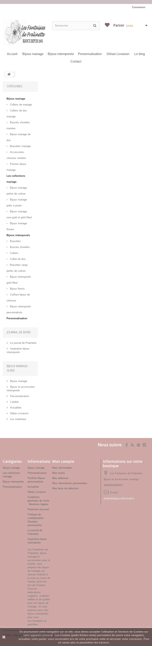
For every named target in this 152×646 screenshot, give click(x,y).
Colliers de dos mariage (17, 113)
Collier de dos (17, 258)
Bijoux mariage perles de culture (17, 190)
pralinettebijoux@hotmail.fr (119, 498)
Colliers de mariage (20, 104)
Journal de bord (19, 332)
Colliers (13, 253)
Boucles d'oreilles (19, 247)
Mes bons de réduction (65, 488)
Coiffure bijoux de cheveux (18, 297)
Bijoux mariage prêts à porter (17, 202)
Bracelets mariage (20, 146)
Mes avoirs (58, 472)
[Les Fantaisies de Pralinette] (26, 32)
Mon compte (63, 461)
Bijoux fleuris (17, 288)
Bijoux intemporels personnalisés (19, 309)
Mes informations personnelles (69, 483)
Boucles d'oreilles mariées (18, 125)
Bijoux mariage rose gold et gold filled (19, 214)
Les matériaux (17, 419)
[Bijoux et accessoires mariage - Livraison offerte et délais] (76, 2)
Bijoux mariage (33, 54)
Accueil (12, 54)
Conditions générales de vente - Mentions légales (38, 501)
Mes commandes (62, 467)
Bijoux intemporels (61, 54)
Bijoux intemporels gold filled (19, 279)
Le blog (139, 54)
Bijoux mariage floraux (17, 226)
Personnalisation (90, 54)
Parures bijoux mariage (16, 166)
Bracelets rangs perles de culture (17, 267)
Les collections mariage (16, 178)
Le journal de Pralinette (22, 342)
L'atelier (14, 401)
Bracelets (15, 241)
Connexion (138, 7)
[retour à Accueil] (9, 74)
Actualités (15, 407)
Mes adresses (60, 478)
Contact (75, 61)
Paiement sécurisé (38, 509)
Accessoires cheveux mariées (16, 155)
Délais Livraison (118, 54)
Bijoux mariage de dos (18, 137)
